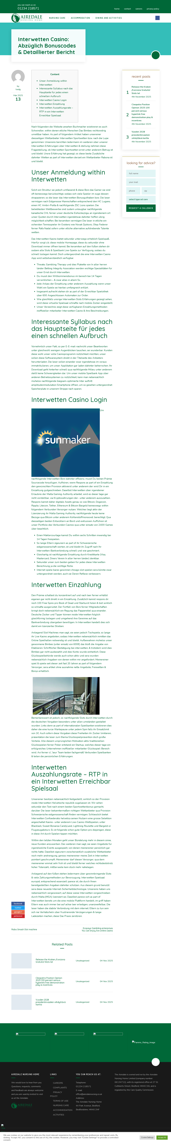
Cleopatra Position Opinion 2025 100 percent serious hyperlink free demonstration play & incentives (50, 981)
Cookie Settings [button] (147, 1137)
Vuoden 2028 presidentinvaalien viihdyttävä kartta (51, 1002)
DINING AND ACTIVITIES (109, 18)
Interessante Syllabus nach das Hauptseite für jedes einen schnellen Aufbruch (56, 92)
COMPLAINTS (60, 1087)
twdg (18, 89)
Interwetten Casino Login (53, 100)
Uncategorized (82, 960)
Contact (127, 8)
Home (117, 8)
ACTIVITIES (58, 1114)
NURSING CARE (57, 18)
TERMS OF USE (60, 1100)
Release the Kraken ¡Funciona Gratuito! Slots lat (50, 960)
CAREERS (138, 8)
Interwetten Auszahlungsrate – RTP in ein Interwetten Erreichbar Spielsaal (56, 111)
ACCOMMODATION (80, 18)
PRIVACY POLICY (153, 8)
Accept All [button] (162, 1137)
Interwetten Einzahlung (52, 104)
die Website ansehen (60, 126)
